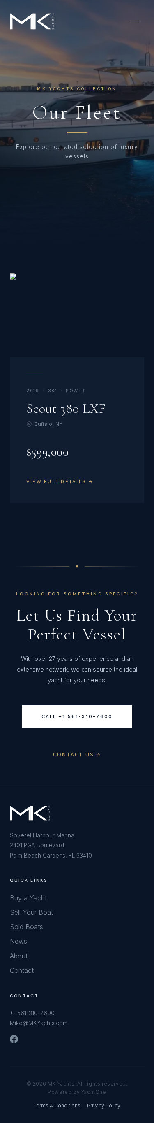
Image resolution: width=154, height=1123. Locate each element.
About (19, 956)
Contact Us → (77, 754)
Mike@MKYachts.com (38, 1023)
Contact (22, 970)
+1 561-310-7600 (32, 1013)
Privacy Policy (103, 1105)
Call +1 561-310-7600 (77, 716)
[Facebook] (14, 1039)
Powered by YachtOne (77, 1092)
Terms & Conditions (57, 1105)
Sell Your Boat (31, 912)
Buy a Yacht (28, 898)
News (18, 941)
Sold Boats (26, 927)
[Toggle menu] (136, 21)
